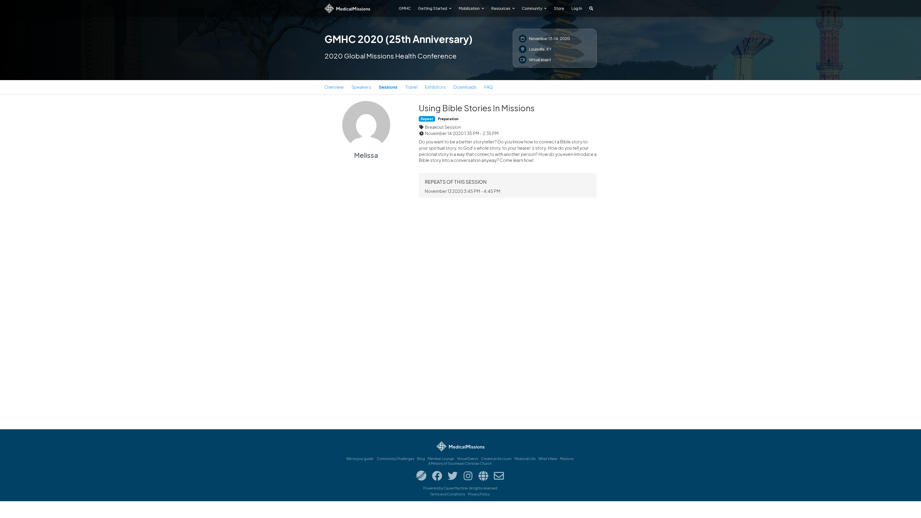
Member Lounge (441, 458)
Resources (501, 8)
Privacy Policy (479, 494)
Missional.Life (525, 458)
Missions (566, 458)
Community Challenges (395, 458)
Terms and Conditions (447, 494)
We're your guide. (360, 458)
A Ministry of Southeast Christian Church (460, 463)
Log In (576, 8)
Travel (411, 87)
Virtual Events (467, 458)
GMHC (405, 8)
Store (559, 8)
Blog (421, 458)
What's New (547, 458)
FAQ (488, 87)
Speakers (361, 87)
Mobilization (469, 8)
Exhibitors (435, 87)
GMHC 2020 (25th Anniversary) (398, 39)
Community (532, 8)
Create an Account (496, 458)
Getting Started (433, 8)
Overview (334, 87)
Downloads (465, 87)
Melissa (366, 155)
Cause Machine (455, 488)
